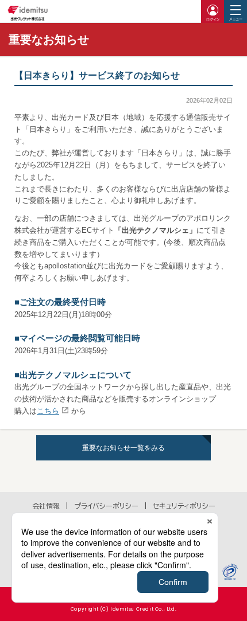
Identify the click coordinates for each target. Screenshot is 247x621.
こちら (48, 411)
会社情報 (46, 505)
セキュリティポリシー (184, 505)
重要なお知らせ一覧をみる (123, 448)
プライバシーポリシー (106, 505)
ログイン (212, 11)
